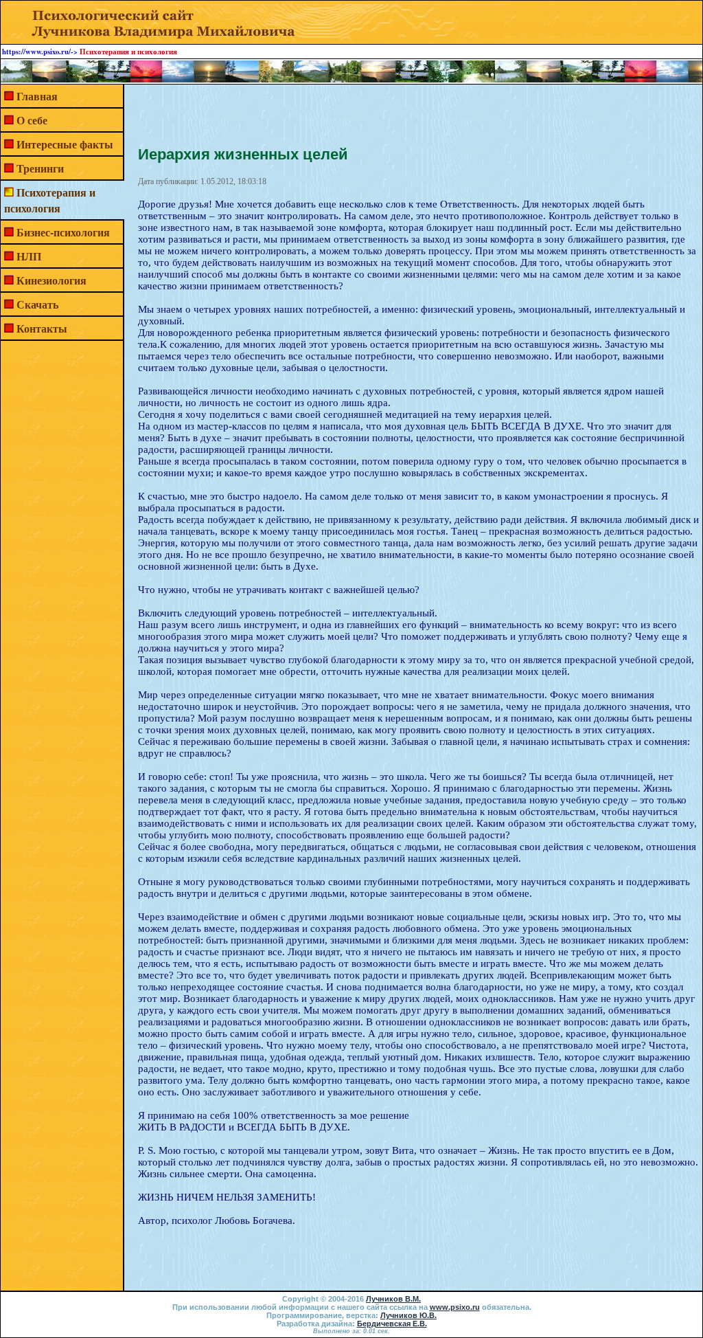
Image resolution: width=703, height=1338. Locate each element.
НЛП (28, 256)
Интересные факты (64, 144)
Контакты (41, 328)
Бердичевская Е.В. (392, 1323)
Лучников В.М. (393, 1299)
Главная (37, 96)
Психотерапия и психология (49, 200)
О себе (31, 120)
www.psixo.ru (455, 1307)
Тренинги (40, 168)
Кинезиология (51, 280)
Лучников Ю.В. (408, 1315)
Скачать (37, 304)
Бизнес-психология (63, 232)
